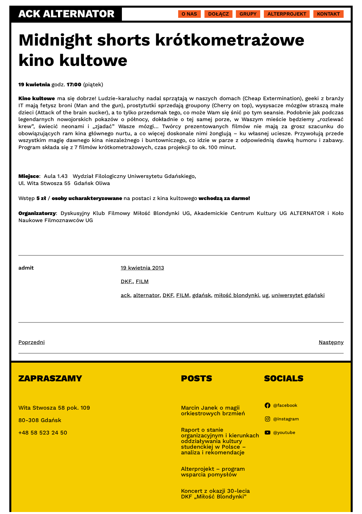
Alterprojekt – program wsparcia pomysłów (213, 471)
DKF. (127, 281)
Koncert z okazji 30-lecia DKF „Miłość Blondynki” (215, 493)
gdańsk (201, 295)
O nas (189, 14)
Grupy (248, 14)
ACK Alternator (66, 13)
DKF (168, 295)
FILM (142, 281)
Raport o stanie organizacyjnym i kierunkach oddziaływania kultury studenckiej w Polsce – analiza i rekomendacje (220, 441)
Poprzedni (31, 342)
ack (125, 295)
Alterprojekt (287, 14)
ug (265, 295)
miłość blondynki (236, 295)
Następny (331, 342)
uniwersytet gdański (298, 295)
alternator (146, 295)
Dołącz (218, 14)
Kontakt (328, 14)
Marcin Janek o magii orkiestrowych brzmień (213, 410)
